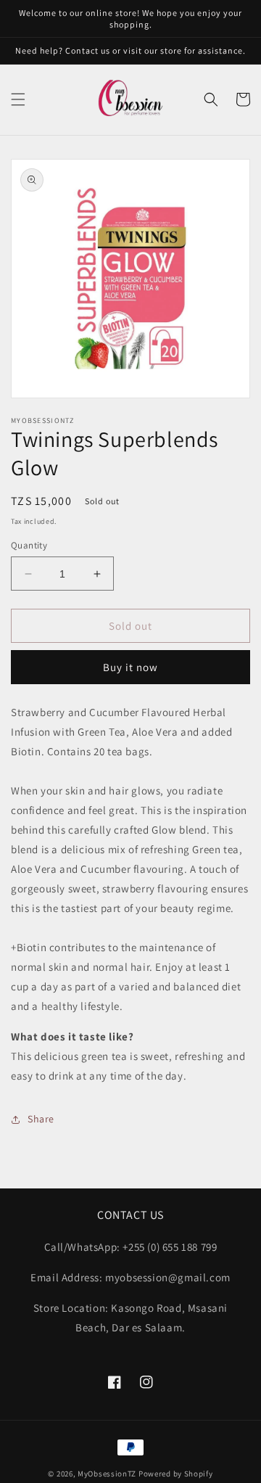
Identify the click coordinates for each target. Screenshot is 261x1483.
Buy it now (130, 667)
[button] (18, 99)
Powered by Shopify (175, 1473)
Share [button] (41, 1118)
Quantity (29, 545)
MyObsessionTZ (107, 1473)
